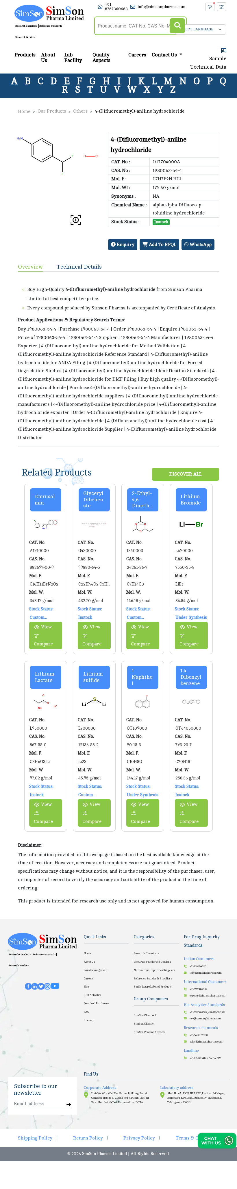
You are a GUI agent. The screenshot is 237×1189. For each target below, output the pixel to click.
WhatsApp (200, 244)
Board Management (95, 970)
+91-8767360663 (198, 966)
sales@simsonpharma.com (206, 1041)
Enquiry (125, 244)
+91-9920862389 (198, 989)
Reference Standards (50, 26)
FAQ (86, 1011)
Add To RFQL (162, 244)
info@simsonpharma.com (161, 7)
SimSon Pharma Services (149, 1032)
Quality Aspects (101, 57)
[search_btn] (177, 26)
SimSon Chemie (143, 1023)
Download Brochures (96, 1003)
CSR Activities (92, 995)
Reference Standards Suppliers (153, 978)
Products (25, 55)
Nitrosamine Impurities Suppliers (154, 970)
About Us (48, 57)
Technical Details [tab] (79, 266)
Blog (86, 986)
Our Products (52, 111)
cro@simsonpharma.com (205, 1018)
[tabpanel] (118, 359)
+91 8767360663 (116, 6)
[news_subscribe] (68, 1105)
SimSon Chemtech (145, 1015)
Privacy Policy (139, 1138)
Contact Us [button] (165, 55)
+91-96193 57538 (199, 1035)
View (46, 627)
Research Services (25, 37)
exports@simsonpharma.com (207, 995)
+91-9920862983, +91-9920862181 (207, 1012)
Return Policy (88, 1138)
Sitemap (89, 1020)
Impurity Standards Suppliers (152, 961)
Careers (137, 55)
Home (24, 111)
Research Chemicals (26, 26)
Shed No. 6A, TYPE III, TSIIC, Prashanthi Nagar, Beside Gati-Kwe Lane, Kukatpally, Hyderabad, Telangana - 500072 (196, 1098)
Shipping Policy (35, 1138)
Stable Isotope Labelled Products (152, 986)
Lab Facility (73, 57)
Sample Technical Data (208, 63)
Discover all (185, 474)
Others (80, 111)
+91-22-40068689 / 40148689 (205, 1058)
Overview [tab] (30, 266)
